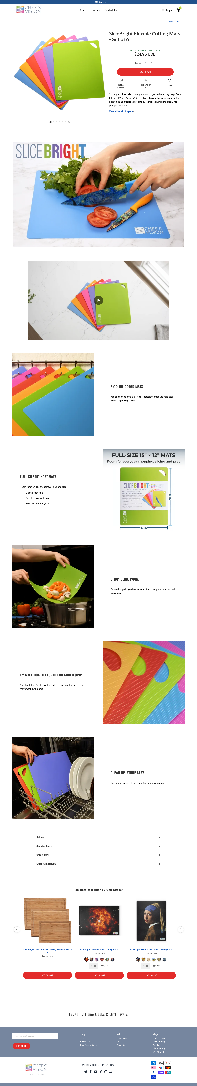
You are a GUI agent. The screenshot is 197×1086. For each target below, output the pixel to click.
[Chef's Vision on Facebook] (91, 1071)
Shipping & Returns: (46, 864)
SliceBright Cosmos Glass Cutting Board (99, 949)
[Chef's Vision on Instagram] (106, 1071)
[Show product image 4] (60, 122)
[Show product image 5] (63, 122)
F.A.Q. (119, 1041)
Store (83, 10)
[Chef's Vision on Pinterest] (101, 1071)
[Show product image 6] (66, 122)
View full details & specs (121, 111)
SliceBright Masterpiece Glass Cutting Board (151, 949)
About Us (121, 1045)
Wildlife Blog (158, 1052)
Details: (40, 837)
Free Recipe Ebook (88, 1045)
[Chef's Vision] (30, 9)
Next (179, 22)
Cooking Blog (159, 1038)
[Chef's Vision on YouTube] (96, 1071)
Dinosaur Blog (159, 1048)
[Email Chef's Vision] (111, 1071)
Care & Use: (42, 855)
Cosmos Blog (159, 1041)
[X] (86, 1071)
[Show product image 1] (50, 122)
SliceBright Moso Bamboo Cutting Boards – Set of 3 (47, 951)
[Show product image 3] (57, 122)
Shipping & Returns (90, 1065)
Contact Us (111, 10)
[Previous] (18, 72)
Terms (112, 1065)
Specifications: (44, 846)
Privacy (104, 1065)
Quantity (138, 63)
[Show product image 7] (69, 122)
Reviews (97, 10)
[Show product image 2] (54, 122)
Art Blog (156, 1045)
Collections (85, 1041)
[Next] (101, 72)
